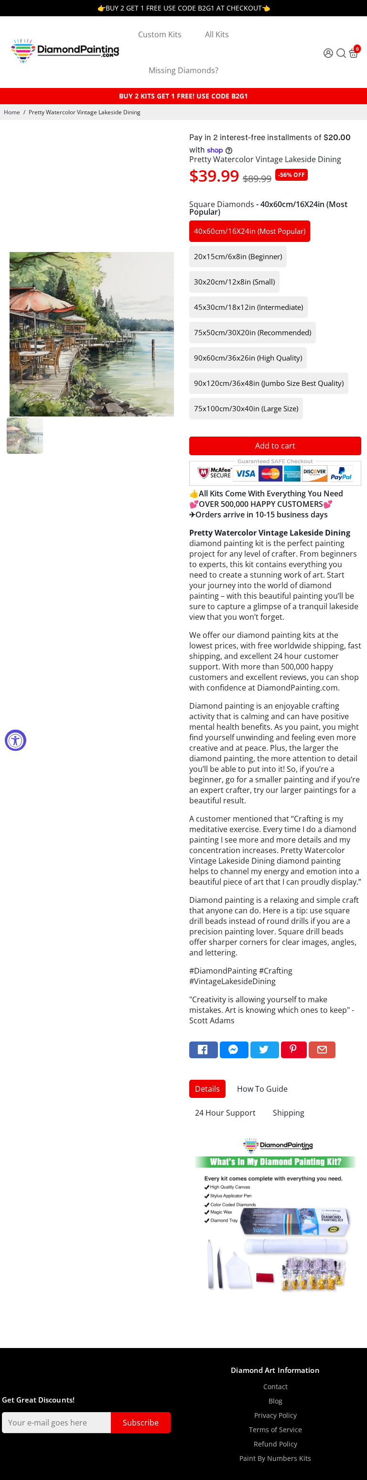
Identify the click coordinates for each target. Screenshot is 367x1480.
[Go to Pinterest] (294, 1049)
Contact (275, 1386)
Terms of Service (275, 1429)
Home (12, 112)
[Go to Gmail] (322, 1049)
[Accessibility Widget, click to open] (15, 740)
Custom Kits (160, 34)
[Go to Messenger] (234, 1049)
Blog (275, 1401)
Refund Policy (275, 1444)
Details (207, 1089)
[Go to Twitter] (264, 1049)
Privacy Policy (275, 1415)
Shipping (288, 1112)
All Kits (217, 34)
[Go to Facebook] (203, 1049)
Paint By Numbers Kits (275, 1458)
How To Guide (262, 1089)
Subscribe (141, 1422)
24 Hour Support (225, 1112)
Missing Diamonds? (183, 70)
